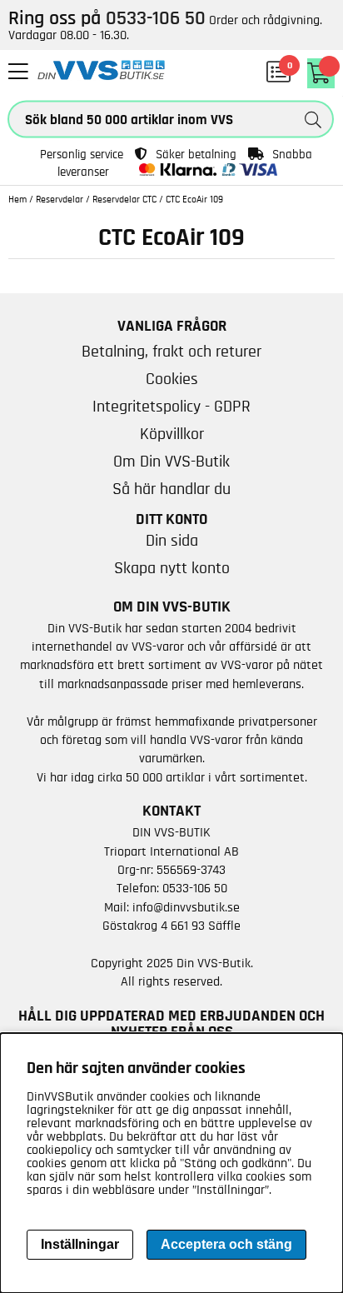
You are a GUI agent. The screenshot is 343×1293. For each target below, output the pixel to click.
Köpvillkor (172, 434)
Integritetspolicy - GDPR (171, 406)
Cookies (172, 379)
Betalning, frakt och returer (171, 351)
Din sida (172, 540)
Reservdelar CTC (124, 199)
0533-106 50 (194, 888)
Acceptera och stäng (226, 1244)
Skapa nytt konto (172, 568)
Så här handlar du (171, 489)
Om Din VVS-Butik (171, 461)
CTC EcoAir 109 (194, 199)
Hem (17, 199)
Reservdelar (59, 199)
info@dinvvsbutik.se (186, 907)
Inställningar (80, 1244)
